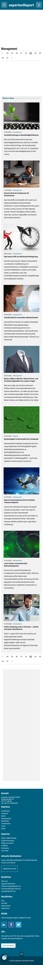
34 (35, 53)
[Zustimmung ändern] (5, 957)
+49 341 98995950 (11, 803)
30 (17, 53)
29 (12, 53)
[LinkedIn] (4, 924)
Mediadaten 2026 (9, 869)
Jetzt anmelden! (8, 946)
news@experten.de (8, 891)
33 (31, 53)
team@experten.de (13, 886)
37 (7, 58)
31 (21, 53)
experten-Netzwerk (8, 884)
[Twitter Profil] (18, 924)
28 (7, 53)
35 (40, 53)
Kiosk (29, 918)
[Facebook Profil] (11, 924)
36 (3, 58)
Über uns (4, 881)
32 (26, 53)
